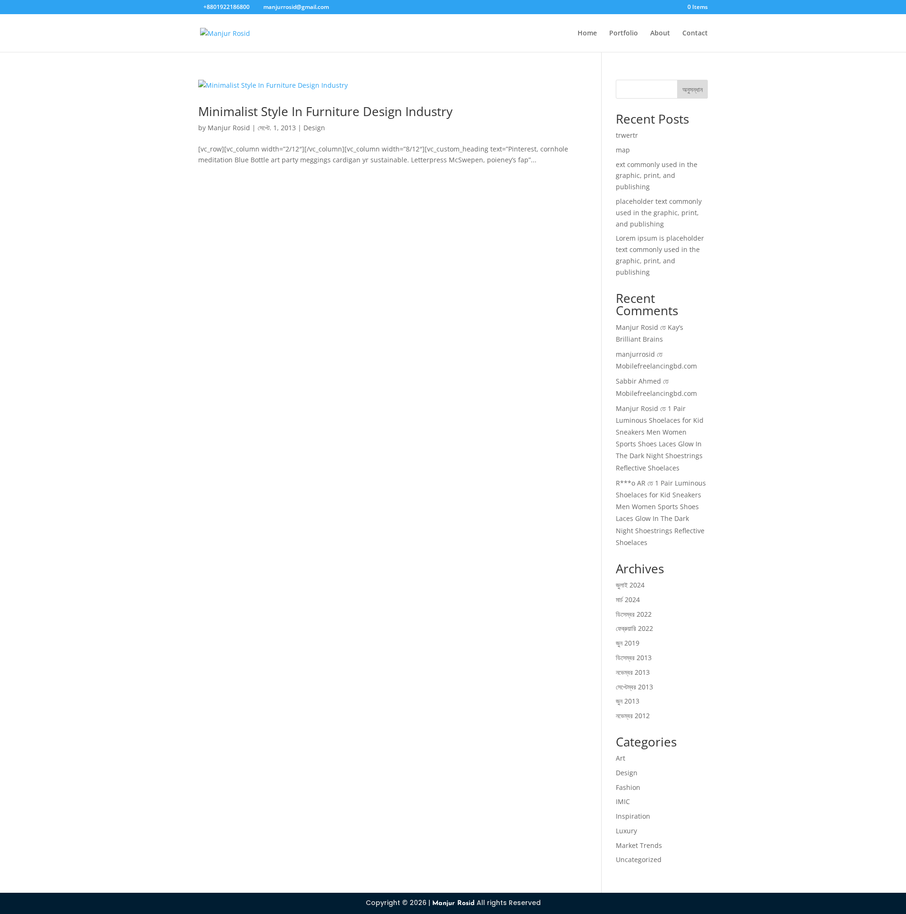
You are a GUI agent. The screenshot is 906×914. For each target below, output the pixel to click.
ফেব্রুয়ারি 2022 (634, 628)
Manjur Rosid (229, 127)
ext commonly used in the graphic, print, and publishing (656, 176)
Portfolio (623, 33)
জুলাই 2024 (630, 584)
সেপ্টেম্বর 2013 (634, 686)
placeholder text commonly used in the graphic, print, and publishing (659, 212)
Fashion (628, 787)
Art (620, 758)
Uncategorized (639, 859)
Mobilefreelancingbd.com (656, 365)
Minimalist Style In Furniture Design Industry (325, 111)
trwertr (627, 135)
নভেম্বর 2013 (633, 672)
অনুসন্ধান (692, 89)
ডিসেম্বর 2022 (634, 614)
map (623, 149)
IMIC (623, 801)
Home (587, 33)
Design (314, 127)
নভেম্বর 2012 (633, 715)
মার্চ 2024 (628, 599)
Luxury (626, 830)
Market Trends (639, 845)
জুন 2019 (627, 642)
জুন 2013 (627, 700)
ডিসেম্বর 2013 (634, 657)
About (660, 33)
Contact (695, 33)
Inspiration (633, 816)
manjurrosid (635, 354)
